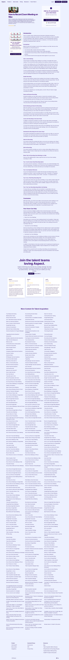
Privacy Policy (30, 648)
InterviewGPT (14, 645)
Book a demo (14, 646)
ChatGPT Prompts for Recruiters (49, 652)
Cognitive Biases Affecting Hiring (50, 650)
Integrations (14, 648)
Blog (44, 645)
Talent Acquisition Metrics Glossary (50, 646)
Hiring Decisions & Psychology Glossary (51, 648)
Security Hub (30, 645)
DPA (28, 646)
